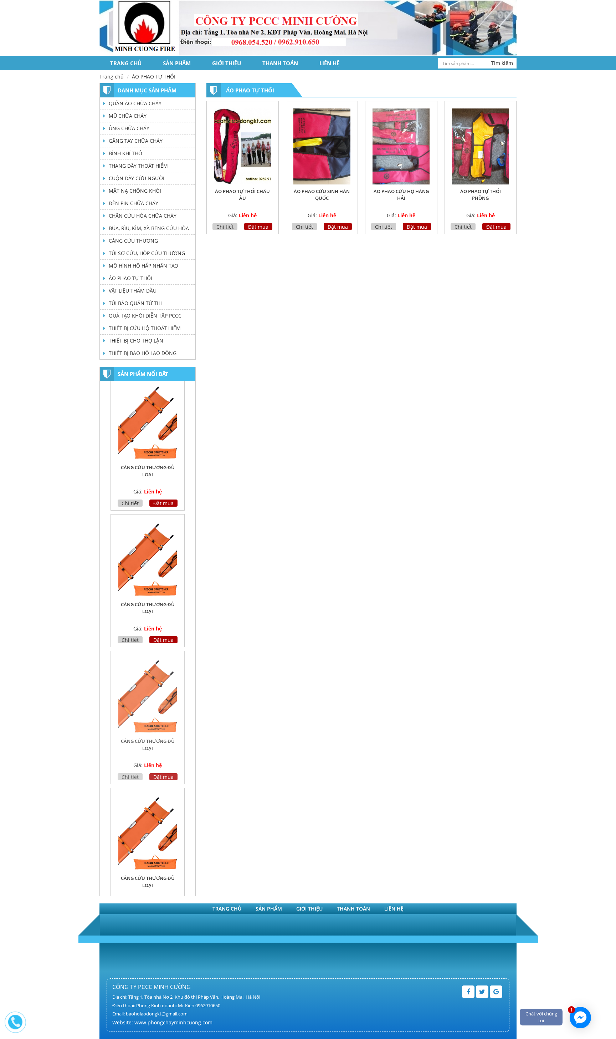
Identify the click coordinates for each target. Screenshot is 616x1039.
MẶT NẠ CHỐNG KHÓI (135, 190)
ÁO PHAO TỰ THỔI (130, 278)
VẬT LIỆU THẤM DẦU (132, 290)
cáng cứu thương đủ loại (148, 475)
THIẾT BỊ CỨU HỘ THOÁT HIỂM (145, 328)
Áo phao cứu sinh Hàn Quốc (322, 195)
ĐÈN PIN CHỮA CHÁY (133, 203)
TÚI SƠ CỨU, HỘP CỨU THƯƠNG (147, 253)
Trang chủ (126, 63)
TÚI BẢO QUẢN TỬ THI (135, 303)
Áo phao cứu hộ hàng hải (401, 195)
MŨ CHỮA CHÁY (128, 115)
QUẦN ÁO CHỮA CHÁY (135, 103)
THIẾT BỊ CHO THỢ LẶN (136, 340)
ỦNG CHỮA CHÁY (129, 128)
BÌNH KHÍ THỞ (125, 153)
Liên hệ (329, 63)
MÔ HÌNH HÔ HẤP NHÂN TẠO (143, 265)
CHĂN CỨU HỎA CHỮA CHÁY (142, 215)
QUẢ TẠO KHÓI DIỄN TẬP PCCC (145, 315)
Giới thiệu (226, 63)
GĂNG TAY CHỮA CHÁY (136, 140)
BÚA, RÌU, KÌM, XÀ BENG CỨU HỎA (149, 228)
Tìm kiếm (502, 63)
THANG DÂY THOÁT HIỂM (138, 165)
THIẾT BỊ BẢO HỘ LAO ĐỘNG (142, 353)
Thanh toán (280, 63)
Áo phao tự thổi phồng (480, 195)
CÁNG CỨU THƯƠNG (133, 240)
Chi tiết (224, 226)
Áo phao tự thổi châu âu (242, 195)
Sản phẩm (177, 63)
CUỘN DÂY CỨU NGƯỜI (136, 178)
